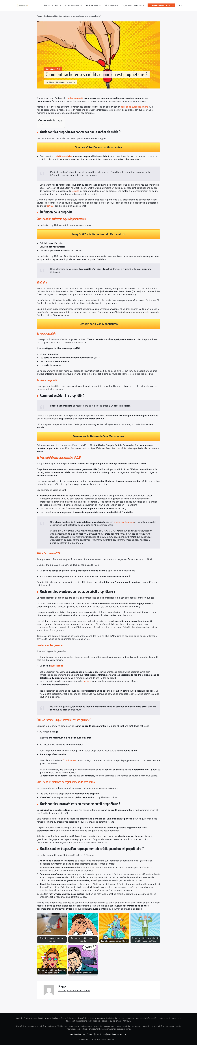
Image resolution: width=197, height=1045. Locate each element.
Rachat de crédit (51, 5)
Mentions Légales (77, 1034)
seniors (87, 681)
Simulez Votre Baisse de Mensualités (98, 147)
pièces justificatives (124, 522)
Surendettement (72, 5)
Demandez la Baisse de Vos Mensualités (98, 436)
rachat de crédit (75, 98)
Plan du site (100, 1034)
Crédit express (91, 5)
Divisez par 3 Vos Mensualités (98, 323)
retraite (75, 191)
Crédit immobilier (111, 5)
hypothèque (56, 665)
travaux (50, 205)
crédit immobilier (64, 156)
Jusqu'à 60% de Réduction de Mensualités (98, 234)
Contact (90, 1034)
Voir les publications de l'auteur (74, 990)
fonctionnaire (69, 760)
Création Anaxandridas (117, 1034)
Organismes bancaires (132, 5)
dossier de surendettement (134, 106)
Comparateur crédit (161, 5)
